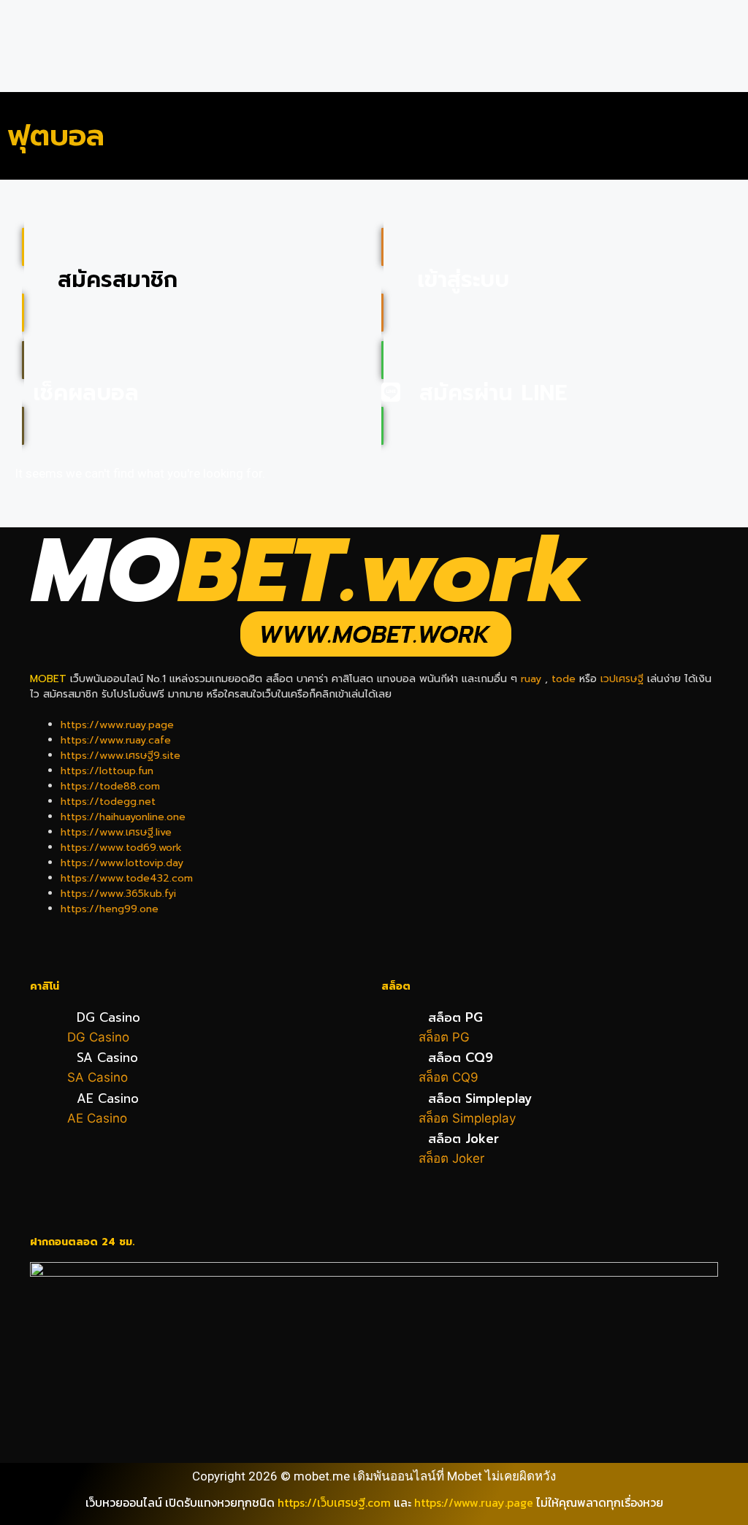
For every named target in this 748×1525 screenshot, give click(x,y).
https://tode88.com (110, 786)
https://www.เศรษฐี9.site (120, 755)
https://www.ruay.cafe (116, 740)
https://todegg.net (108, 801)
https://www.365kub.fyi (118, 893)
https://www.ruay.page (117, 725)
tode (564, 679)
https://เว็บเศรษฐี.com (334, 1502)
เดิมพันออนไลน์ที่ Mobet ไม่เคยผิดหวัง (454, 1476)
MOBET (48, 679)
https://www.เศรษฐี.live (116, 832)
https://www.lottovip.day (122, 863)
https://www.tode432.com (127, 878)
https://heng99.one (110, 909)
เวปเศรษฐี (622, 679)
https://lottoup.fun (107, 771)
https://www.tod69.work (121, 847)
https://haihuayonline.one (123, 817)
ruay (531, 679)
